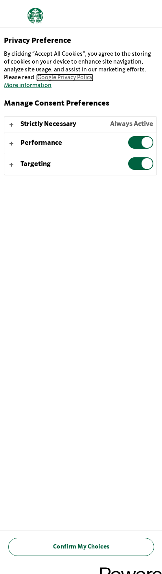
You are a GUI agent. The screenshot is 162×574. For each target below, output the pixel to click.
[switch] (140, 142)
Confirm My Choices (81, 546)
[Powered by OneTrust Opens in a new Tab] (128, 569)
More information (28, 85)
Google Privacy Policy (64, 77)
